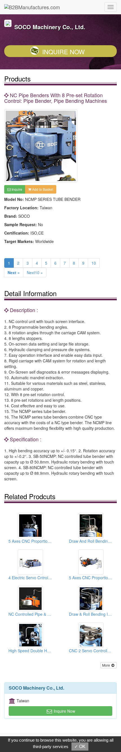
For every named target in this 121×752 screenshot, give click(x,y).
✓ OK (80, 746)
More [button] (106, 665)
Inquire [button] (16, 189)
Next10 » (35, 272)
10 (93, 263)
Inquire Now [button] (64, 711)
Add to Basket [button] (42, 189)
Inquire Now (63, 51)
